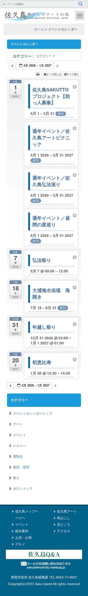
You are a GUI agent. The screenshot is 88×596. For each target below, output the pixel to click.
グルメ (20, 544)
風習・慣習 (21, 467)
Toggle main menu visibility (79, 15)
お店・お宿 (23, 537)
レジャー (19, 446)
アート (18, 424)
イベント (19, 435)
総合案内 (21, 531)
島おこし (63, 518)
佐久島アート (67, 511)
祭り (16, 478)
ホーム (39, 29)
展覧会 (18, 456)
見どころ (63, 524)
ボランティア (23, 489)
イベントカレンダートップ (32, 413)
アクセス (63, 531)
